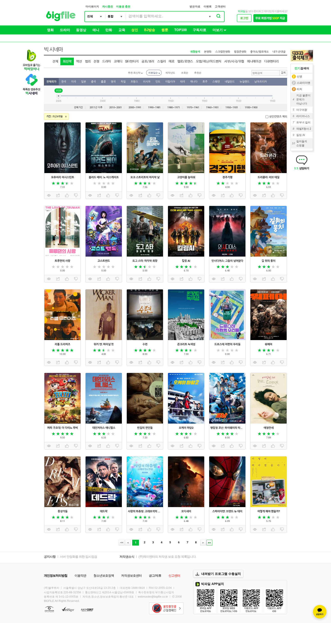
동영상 (81, 30)
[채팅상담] (320, 612)
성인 (134, 30)
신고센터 (174, 575)
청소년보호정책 (103, 575)
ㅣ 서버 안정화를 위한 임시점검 (76, 556)
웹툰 (164, 30)
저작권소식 (127, 556)
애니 (96, 30)
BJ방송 (149, 30)
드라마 (65, 30)
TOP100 (180, 30)
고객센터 (220, 6)
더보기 (218, 30)
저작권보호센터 (131, 575)
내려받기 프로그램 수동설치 (221, 574)
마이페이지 (92, 6)
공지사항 (50, 556)
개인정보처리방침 (55, 575)
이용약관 (80, 575)
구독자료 (199, 30)
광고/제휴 (155, 575)
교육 (121, 30)
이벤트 (208, 6)
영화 (50, 30)
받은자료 (195, 6)
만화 (108, 30)
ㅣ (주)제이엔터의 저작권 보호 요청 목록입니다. (165, 556)
